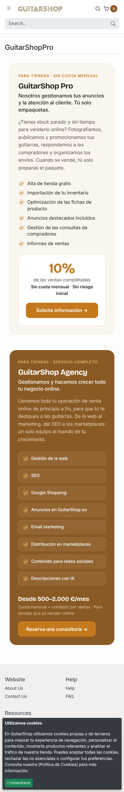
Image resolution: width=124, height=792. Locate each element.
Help (70, 688)
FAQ (70, 696)
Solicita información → (62, 310)
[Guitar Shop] (40, 8)
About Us (14, 688)
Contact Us (16, 696)
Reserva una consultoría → (57, 629)
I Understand (19, 783)
